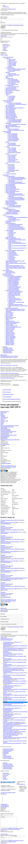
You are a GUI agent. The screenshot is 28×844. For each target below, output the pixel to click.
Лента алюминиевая (12, 136)
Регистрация (6, 6)
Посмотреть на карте (5, 790)
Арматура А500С (12, 63)
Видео (2, 438)
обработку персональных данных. (15, 25)
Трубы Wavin (11, 256)
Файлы (2, 437)
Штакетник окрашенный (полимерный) (17, 124)
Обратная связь (4, 804)
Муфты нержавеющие (13, 280)
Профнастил (6, 753)
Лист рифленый (11, 83)
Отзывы (2, 433)
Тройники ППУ (11, 300)
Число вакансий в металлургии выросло (9, 373)
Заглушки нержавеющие (13, 278)
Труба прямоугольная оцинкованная (16, 227)
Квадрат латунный (12, 154)
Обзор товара (3, 426)
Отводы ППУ (11, 296)
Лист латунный (11, 158)
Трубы (4, 754)
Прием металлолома (7, 352)
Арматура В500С (12, 65)
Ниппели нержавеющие (13, 282)
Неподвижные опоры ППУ (14, 295)
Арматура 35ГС (11, 60)
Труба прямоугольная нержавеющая (16, 198)
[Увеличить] (10, 439)
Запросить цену (12, 841)
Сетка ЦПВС (11, 99)
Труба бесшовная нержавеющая (15, 193)
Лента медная (11, 165)
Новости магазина (6, 383)
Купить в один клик (15, 829)
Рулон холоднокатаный (13, 86)
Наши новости (4, 354)
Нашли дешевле (12, 467)
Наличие (2, 436)
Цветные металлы (7, 751)
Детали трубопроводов (8, 758)
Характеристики (4, 431)
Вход (4, 5)
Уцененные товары (7, 351)
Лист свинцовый (12, 173)
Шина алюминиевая (12, 140)
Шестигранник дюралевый (14, 152)
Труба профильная (7, 756)
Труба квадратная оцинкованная (15, 226)
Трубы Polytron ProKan (13, 255)
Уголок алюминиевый (13, 138)
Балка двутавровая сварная (14, 70)
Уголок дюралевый (12, 151)
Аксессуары (3, 432)
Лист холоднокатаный (13, 84)
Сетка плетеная (11, 96)
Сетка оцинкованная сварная (14, 120)
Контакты (5, 50)
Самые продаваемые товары (7, 638)
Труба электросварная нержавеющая (16, 199)
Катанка (10, 66)
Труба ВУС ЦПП (12, 232)
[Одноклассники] (3, 471)
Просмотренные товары (6, 639)
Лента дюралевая (12, 149)
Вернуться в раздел (5, 425)
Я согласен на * (13, 828)
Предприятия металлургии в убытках (9, 357)
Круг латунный (11, 156)
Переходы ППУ (11, 297)
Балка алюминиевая (12, 133)
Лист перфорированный (13, 80)
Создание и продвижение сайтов (8, 792)
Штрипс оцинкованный (13, 129)
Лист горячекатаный (13, 79)
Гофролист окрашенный (13, 210)
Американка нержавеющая (14, 277)
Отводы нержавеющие (13, 283)
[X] (7, 471)
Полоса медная (11, 167)
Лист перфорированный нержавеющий (17, 178)
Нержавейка (6, 752)
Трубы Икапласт (12, 257)
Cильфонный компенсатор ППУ (15, 291)
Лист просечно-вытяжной (14, 81)
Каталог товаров (4, 54)
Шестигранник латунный (14, 161)
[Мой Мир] (5, 471)
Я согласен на (13, 25)
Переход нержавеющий (13, 284)
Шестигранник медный (13, 170)
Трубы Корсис (11, 258)
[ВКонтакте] (1, 471)
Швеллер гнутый (12, 73)
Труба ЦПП (11, 236)
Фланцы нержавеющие (13, 289)
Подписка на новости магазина (7, 377)
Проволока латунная (13, 159)
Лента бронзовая (12, 144)
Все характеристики (5, 444)
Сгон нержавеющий (12, 285)
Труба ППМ (11, 233)
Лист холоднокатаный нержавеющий (16, 183)
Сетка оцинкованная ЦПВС (14, 121)
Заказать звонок (12, 8)
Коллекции (5, 46)
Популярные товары (7, 347)
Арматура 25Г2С (12, 59)
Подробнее (3, 526)
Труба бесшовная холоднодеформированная (14, 219)
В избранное (3, 528)
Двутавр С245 (11, 71)
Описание (3, 430)
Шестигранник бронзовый (14, 145)
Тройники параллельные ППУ (15, 299)
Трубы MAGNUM (12, 253)
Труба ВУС (10, 231)
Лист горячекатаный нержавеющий (16, 177)
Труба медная (11, 169)
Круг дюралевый (12, 147)
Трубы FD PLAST (12, 252)
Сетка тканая (11, 98)
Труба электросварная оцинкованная (16, 229)
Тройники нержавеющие (13, 288)
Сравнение (10, 527)
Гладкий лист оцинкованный (14, 103)
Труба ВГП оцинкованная (14, 225)
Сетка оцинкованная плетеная (15, 119)
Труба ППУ (10, 235)
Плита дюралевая (12, 150)
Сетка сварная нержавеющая (14, 205)
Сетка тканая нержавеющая (14, 206)
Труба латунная (11, 160)
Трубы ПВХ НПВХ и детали (14, 242)
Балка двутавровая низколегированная (16, 68)
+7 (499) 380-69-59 (5, 805)
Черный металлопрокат (8, 748)
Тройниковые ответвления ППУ (15, 304)
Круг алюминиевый (12, 134)
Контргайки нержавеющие (14, 279)
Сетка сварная (11, 97)
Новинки (5, 346)
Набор (2, 427)
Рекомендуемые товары (8, 350)
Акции (4, 49)
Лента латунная (11, 157)
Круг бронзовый (12, 143)
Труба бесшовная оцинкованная (15, 224)
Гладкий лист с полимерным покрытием (17, 104)
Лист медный (11, 166)
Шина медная (11, 171)
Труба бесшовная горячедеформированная (17, 217)
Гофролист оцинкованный (14, 211)
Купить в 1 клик (12, 465)
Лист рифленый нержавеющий (15, 182)
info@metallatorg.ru (21, 784)
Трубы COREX (11, 251)
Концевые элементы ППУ (14, 293)
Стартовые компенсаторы (14, 298)
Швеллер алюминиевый (13, 139)
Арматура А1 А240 (12, 61)
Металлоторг (6, 44)
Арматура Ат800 (12, 64)
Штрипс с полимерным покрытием (16, 130)
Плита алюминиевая (12, 137)
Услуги (4, 47)
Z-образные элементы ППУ (14, 292)
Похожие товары (4, 435)
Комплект (3, 429)
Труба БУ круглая (7, 757)
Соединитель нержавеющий (14, 286)
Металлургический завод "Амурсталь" (9, 365)
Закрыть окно (4, 35)
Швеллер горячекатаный (13, 74)
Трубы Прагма (11, 259)
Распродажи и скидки (8, 349)
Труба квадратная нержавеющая (15, 197)
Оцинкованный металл (8, 750)
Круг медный (11, 164)
